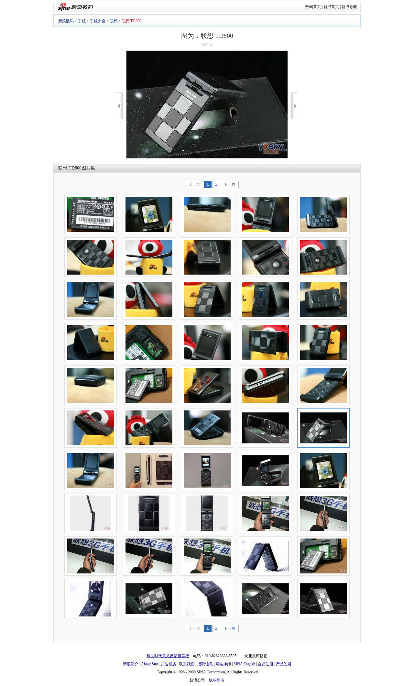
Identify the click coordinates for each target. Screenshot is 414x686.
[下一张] (294, 106)
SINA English (244, 664)
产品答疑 (283, 664)
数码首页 (313, 7)
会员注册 (265, 664)
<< (119, 106)
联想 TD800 (70, 168)
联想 (113, 21)
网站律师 (223, 664)
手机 (82, 21)
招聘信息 (205, 664)
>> (294, 106)
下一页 (229, 184)
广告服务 (169, 664)
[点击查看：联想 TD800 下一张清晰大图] (207, 157)
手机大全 (97, 21)
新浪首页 (331, 7)
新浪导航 (349, 7)
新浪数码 (66, 21)
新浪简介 (130, 664)
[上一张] (119, 106)
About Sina (149, 664)
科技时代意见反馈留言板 (168, 656)
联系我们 (187, 664)
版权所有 (216, 680)
